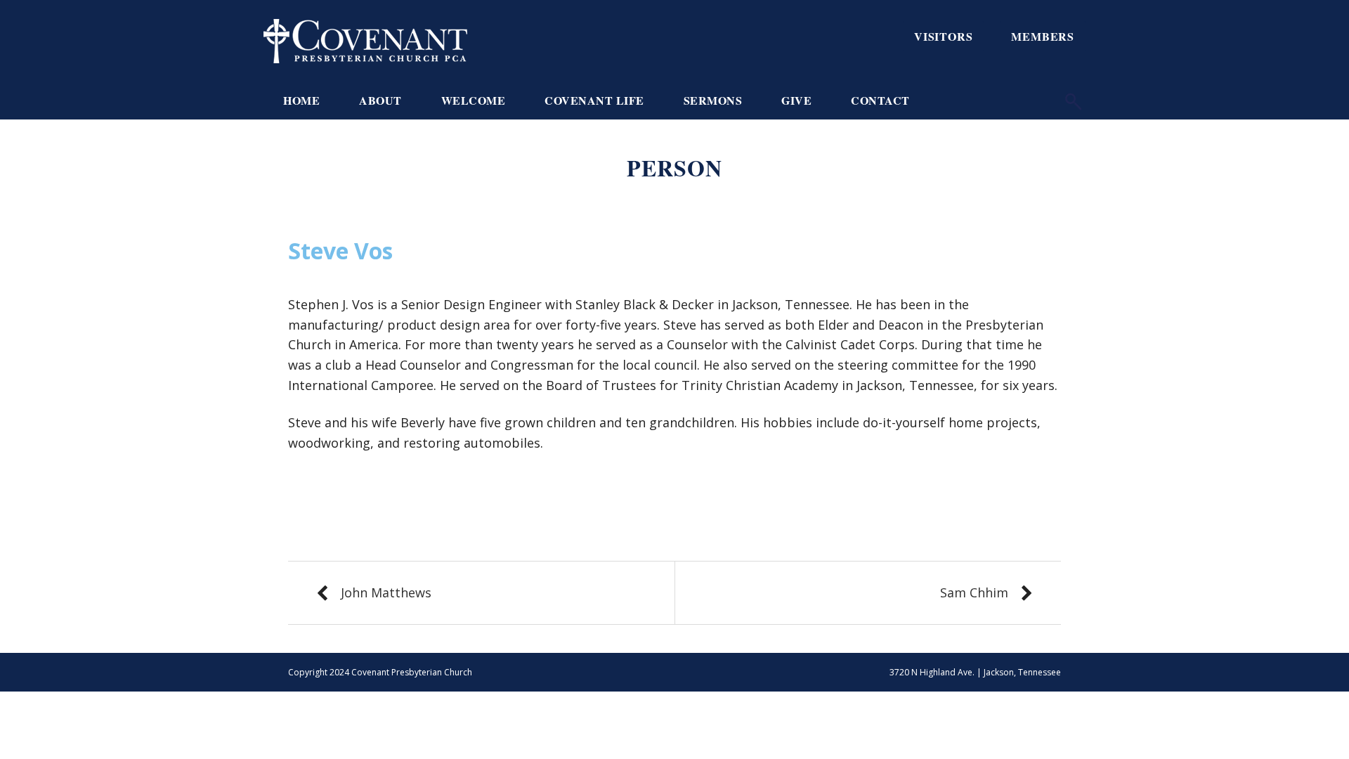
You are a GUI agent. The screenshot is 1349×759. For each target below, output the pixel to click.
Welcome (473, 100)
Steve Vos (340, 250)
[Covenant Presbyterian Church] (365, 39)
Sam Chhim (974, 592)
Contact (880, 100)
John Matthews (386, 592)
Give (796, 100)
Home (301, 100)
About (380, 100)
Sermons (713, 100)
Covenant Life (594, 100)
